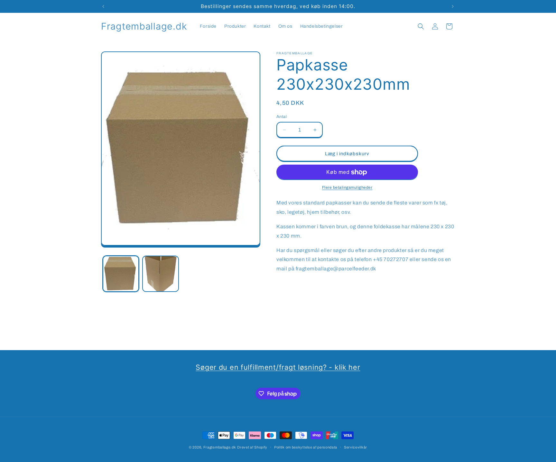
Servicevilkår (355, 447)
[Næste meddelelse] (453, 6)
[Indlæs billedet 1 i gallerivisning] (121, 274)
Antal (281, 116)
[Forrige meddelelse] (103, 6)
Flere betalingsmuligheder (347, 188)
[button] (421, 26)
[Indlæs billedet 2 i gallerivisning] (160, 274)
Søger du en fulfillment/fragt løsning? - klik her (278, 367)
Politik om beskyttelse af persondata (305, 447)
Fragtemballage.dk (219, 447)
